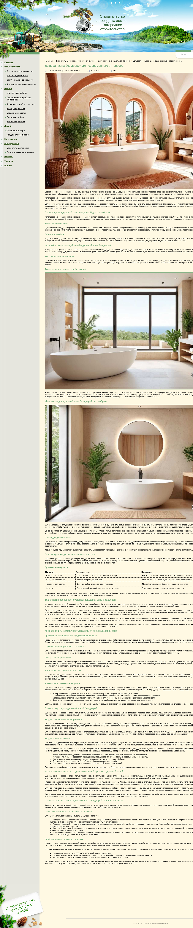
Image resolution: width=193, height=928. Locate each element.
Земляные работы (16, 121)
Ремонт (8, 88)
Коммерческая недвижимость (21, 84)
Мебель (8, 156)
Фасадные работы (16, 108)
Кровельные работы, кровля (21, 104)
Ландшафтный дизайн (18, 135)
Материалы (10, 139)
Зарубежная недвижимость (20, 80)
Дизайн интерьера (16, 130)
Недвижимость (12, 66)
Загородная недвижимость (20, 71)
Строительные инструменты (21, 152)
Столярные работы (16, 113)
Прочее (8, 165)
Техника (8, 161)
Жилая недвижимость (17, 75)
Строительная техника (18, 148)
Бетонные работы (15, 117)
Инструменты (11, 143)
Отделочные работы (17, 93)
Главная (184, 54)
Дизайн (8, 126)
